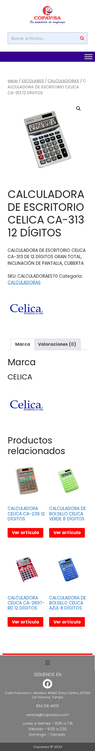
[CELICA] (27, 310)
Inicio (13, 81)
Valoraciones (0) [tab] (57, 344)
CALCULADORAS (63, 81)
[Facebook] (47, 683)
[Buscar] (82, 38)
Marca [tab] (22, 344)
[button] (78, 108)
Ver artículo (25, 533)
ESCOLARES (33, 81)
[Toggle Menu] (88, 57)
